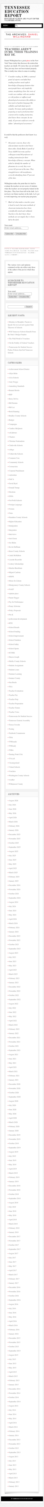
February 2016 (14, 1329)
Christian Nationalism (16, 441)
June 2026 (12, 809)
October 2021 (14, 1046)
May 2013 (12, 1469)
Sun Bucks (13, 682)
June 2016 (12, 1312)
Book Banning (14, 411)
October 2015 (14, 1346)
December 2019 (14, 1135)
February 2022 (14, 1029)
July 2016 (12, 1308)
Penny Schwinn (14, 606)
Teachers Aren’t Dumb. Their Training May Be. (21, 52)
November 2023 (14, 940)
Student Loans (14, 669)
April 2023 (13, 970)
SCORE (12, 652)
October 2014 (14, 1397)
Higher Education (15, 521)
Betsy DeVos (13, 399)
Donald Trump (14, 487)
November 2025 (14, 838)
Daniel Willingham (12, 250)
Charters (12, 437)
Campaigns (13, 424)
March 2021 (13, 1071)
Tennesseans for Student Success (20, 716)
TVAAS (12, 758)
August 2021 (13, 1054)
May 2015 (12, 1367)
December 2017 (14, 1236)
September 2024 (15, 898)
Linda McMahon (15, 555)
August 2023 (13, 953)
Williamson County (16, 784)
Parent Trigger (14, 597)
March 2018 (13, 1224)
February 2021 (14, 1075)
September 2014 (15, 1401)
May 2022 (12, 1016)
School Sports (14, 648)
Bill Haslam (13, 403)
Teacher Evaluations (16, 691)
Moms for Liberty (15, 581)
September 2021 (15, 1050)
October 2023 (14, 944)
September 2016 (15, 1300)
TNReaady (13, 741)
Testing (11, 729)
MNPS (11, 576)
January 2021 (14, 1080)
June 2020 (12, 1109)
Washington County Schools (19, 775)
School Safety (14, 644)
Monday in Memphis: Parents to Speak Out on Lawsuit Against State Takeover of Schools (21, 325)
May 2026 (12, 813)
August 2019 (13, 1152)
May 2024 (12, 915)
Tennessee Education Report (17, 12)
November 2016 (14, 1291)
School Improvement (16, 636)
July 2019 (12, 1156)
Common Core (14, 458)
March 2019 (13, 1173)
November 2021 (14, 1042)
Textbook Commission (17, 733)
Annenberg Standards (16, 386)
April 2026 (13, 817)
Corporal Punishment (16, 470)
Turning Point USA (16, 754)
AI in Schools (14, 377)
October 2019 (14, 1143)
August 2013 (13, 1456)
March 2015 (13, 1376)
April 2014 (13, 1422)
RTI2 (11, 623)
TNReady (12, 746)
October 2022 (14, 995)
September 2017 (15, 1249)
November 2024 (14, 889)
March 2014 (13, 1427)
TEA (11, 686)
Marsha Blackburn (15, 568)
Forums (11, 509)
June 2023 (12, 961)
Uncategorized (14, 763)
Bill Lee (12, 407)
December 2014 (14, 1389)
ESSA (11, 496)
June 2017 (12, 1262)
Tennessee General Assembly (19, 720)
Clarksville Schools (16, 445)
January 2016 (14, 1334)
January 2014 (14, 1435)
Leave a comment (11, 254)
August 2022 (13, 1003)
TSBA (11, 750)
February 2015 (14, 1380)
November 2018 (14, 1190)
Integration (13, 530)
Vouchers (12, 771)
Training (31, 252)
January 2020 (14, 1130)
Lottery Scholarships (16, 564)
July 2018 (12, 1207)
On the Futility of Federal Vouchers (21, 343)
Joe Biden (12, 542)
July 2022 (12, 1008)
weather (12, 779)
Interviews (12, 534)
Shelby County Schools (17, 661)
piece (28, 60)
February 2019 (14, 1177)
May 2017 (12, 1266)
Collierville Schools (16, 454)
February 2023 (14, 978)
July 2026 (12, 804)
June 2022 (12, 1012)
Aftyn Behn (13, 373)
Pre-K (11, 614)
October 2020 (14, 1092)
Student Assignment (16, 665)
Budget (11, 420)
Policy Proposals (15, 610)
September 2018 (15, 1198)
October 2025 (14, 843)
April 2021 (13, 1067)
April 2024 (13, 919)
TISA (11, 737)
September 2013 (15, 1452)
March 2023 (13, 974)
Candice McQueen (15, 428)
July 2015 (12, 1359)
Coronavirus (13, 466)
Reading (23, 250)
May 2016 (12, 1317)
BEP (10, 394)
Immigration (13, 525)
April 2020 (13, 1118)
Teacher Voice (14, 712)
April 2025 (13, 868)
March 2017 (13, 1274)
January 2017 (14, 1283)
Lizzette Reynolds (15, 559)
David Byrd (13, 483)
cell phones (13, 432)
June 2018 (12, 1211)
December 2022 (14, 986)
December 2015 (14, 1338)
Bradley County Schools (17, 415)
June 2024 (12, 910)
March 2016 (13, 1325)
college (11, 449)
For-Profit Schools (15, 500)
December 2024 (14, 885)
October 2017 (14, 1245)
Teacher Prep (33, 250)
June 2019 (12, 1160)
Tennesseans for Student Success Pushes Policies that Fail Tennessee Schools (20, 350)
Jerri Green (13, 538)
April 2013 (13, 1473)
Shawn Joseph (14, 657)
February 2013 (14, 1482)
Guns (11, 513)
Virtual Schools (14, 767)
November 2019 (14, 1139)
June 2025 (12, 860)
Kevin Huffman (14, 547)
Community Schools (16, 462)
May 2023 (12, 965)
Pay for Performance (16, 602)
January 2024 (14, 931)
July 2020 (12, 1105)
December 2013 (14, 1439)
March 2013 (13, 1477)
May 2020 (12, 1113)
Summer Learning (15, 674)
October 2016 (14, 1295)
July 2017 (12, 1257)
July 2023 (12, 957)
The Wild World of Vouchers (19, 338)
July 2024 (12, 906)
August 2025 (13, 851)
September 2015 (15, 1350)
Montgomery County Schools (19, 585)
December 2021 (14, 1037)
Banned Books (14, 390)
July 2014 (12, 1410)
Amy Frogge (13, 382)
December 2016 (14, 1287)
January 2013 (14, 1486)
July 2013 (12, 1461)
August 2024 (13, 902)
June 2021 (12, 1058)
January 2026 (14, 830)
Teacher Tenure (14, 707)
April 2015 (13, 1372)
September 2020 (15, 1097)
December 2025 (14, 834)
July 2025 (12, 855)
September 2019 (15, 1147)
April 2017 (13, 1270)
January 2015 (14, 1384)
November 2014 (14, 1393)
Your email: (8, 225)
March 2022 (13, 1025)
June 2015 (12, 1363)
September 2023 (15, 948)
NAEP (11, 589)
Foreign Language (15, 504)
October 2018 (14, 1194)
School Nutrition (15, 640)
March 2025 (13, 872)
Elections (12, 492)
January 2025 (14, 881)
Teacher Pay (13, 695)
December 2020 (14, 1084)
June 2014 (12, 1414)
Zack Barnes (33, 46)
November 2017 (14, 1240)
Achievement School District (19, 369)
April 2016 (13, 1321)
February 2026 (14, 826)
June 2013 (12, 1465)
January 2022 (14, 1033)
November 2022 (14, 991)
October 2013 (14, 1448)
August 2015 (13, 1355)
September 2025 (15, 847)
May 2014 (12, 1418)
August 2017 (13, 1253)
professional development (18, 619)
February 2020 (14, 1126)
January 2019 (14, 1181)
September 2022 (15, 999)
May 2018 (12, 1215)
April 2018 (13, 1219)
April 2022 (13, 1020)
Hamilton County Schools (18, 517)
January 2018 (14, 1232)
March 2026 (13, 821)
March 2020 (13, 1122)
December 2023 (14, 936)
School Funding (14, 631)
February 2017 (14, 1279)
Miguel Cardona (15, 572)
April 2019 (13, 1168)
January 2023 (14, 982)
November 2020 (14, 1088)
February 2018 (14, 1228)
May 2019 (12, 1164)
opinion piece (14, 593)
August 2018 (13, 1202)
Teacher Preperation (20, 248)
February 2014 (14, 1431)
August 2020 (13, 1101)
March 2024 (13, 923)
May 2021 (12, 1063)
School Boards (14, 627)
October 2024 (14, 893)
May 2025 (12, 864)
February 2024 (14, 927)
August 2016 (13, 1304)
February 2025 (14, 876)
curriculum (13, 475)
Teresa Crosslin (14, 724)
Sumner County (14, 678)
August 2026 (13, 800)
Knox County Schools (17, 551)
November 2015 (14, 1342)
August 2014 (13, 1406)
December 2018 (14, 1185)
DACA (11, 479)
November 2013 (14, 1444)
